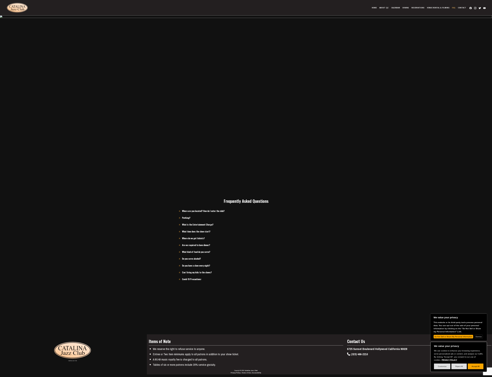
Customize (442, 366)
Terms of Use (246, 372)
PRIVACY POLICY (449, 360)
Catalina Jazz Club (251, 370)
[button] (246, 212)
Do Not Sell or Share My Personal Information (453, 337)
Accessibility (256, 372)
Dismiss (478, 337)
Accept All (475, 366)
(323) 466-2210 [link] (359, 354)
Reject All (459, 366)
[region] (458, 357)
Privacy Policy (235, 372)
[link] (374, 7)
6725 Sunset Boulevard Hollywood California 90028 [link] (377, 349)
